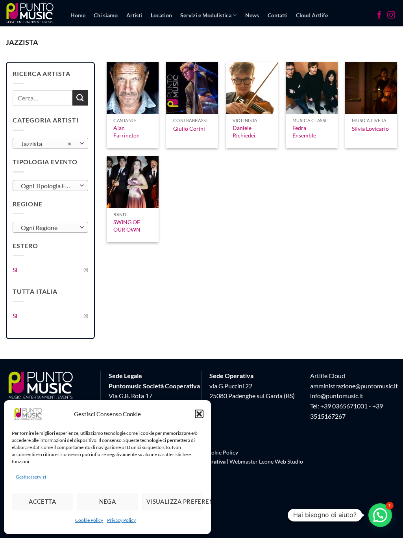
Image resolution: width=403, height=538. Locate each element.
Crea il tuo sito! (89, 45)
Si (15, 269)
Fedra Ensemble (304, 131)
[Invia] (80, 98)
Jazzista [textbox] (46, 143)
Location (161, 15)
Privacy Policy (121, 520)
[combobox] (50, 143)
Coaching (127, 45)
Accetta (42, 501)
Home (77, 15)
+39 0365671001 (344, 406)
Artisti (134, 15)
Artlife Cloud (327, 375)
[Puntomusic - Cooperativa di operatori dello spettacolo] (30, 13)
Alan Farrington (126, 131)
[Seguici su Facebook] (379, 15)
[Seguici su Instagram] (391, 15)
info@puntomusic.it (336, 395)
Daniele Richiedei (244, 131)
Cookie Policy (89, 520)
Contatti (278, 15)
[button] (199, 414)
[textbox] (48, 185)
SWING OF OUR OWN (126, 226)
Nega (107, 501)
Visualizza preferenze (174, 501)
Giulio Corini (189, 128)
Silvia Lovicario (370, 128)
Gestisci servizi (31, 477)
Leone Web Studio (281, 461)
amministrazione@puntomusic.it (354, 386)
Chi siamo (106, 15)
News (252, 15)
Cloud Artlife (312, 15)
